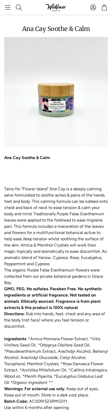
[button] (7, 7)
